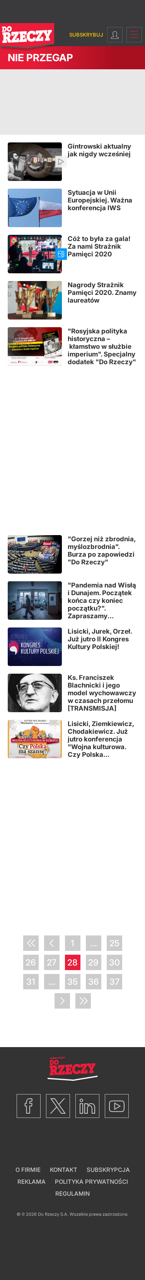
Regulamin (72, 1193)
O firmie (28, 1169)
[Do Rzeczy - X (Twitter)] (58, 1106)
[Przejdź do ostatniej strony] (83, 1001)
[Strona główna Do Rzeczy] (27, 37)
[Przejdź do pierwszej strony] (31, 943)
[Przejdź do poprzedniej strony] (52, 943)
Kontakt (63, 1169)
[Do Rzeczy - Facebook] (29, 1106)
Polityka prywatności (91, 1181)
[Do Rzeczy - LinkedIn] (87, 1106)
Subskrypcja (108, 1169)
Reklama (31, 1181)
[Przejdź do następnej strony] (62, 1001)
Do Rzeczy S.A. (53, 1214)
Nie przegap (40, 58)
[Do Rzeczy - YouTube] (117, 1106)
